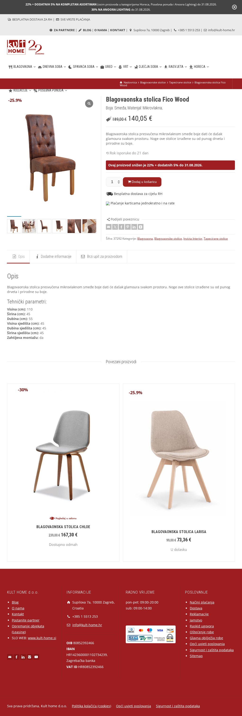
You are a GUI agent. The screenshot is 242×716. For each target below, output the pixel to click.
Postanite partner (25, 620)
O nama (18, 608)
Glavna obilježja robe (206, 638)
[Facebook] (121, 227)
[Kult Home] (25, 47)
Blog (15, 602)
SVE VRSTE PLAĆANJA (75, 19)
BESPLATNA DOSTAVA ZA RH (32, 19)
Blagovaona (145, 238)
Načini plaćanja (202, 602)
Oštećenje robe (202, 632)
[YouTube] (36, 657)
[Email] (109, 227)
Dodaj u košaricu (144, 182)
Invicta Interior (192, 238)
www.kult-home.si (42, 638)
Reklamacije (199, 614)
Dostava (196, 608)
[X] (115, 227)
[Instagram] (30, 657)
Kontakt (18, 614)
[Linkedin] (134, 227)
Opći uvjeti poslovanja (207, 644)
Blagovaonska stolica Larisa (178, 532)
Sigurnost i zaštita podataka (212, 650)
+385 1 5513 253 (188, 30)
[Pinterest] (128, 227)
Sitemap (196, 656)
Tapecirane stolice (216, 238)
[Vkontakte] (140, 227)
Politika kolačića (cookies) (91, 706)
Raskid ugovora (202, 626)
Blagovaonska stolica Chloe (63, 527)
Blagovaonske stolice (168, 238)
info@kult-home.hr (221, 30)
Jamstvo (196, 620)
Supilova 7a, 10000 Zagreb (151, 30)
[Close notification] (234, 7)
